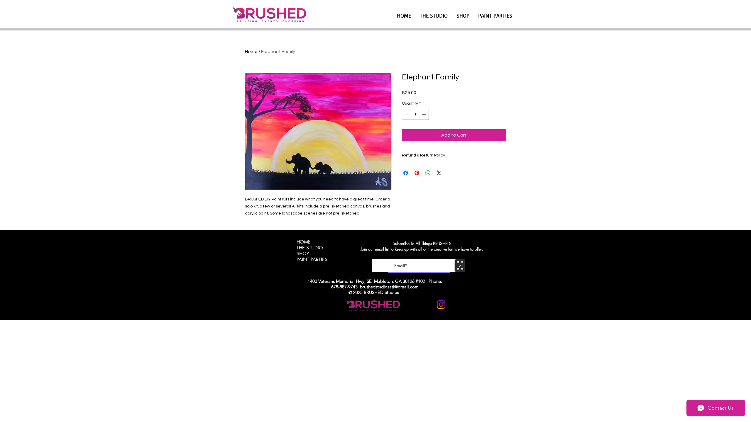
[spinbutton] (415, 114)
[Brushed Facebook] (455, 304)
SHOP (303, 254)
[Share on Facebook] (405, 172)
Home (251, 51)
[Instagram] (441, 304)
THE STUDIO (310, 248)
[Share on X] (439, 172)
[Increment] (424, 114)
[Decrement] (406, 114)
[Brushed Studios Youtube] (426, 304)
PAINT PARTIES (312, 260)
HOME (304, 242)
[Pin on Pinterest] (416, 172)
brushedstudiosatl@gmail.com (389, 287)
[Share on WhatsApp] (428, 172)
